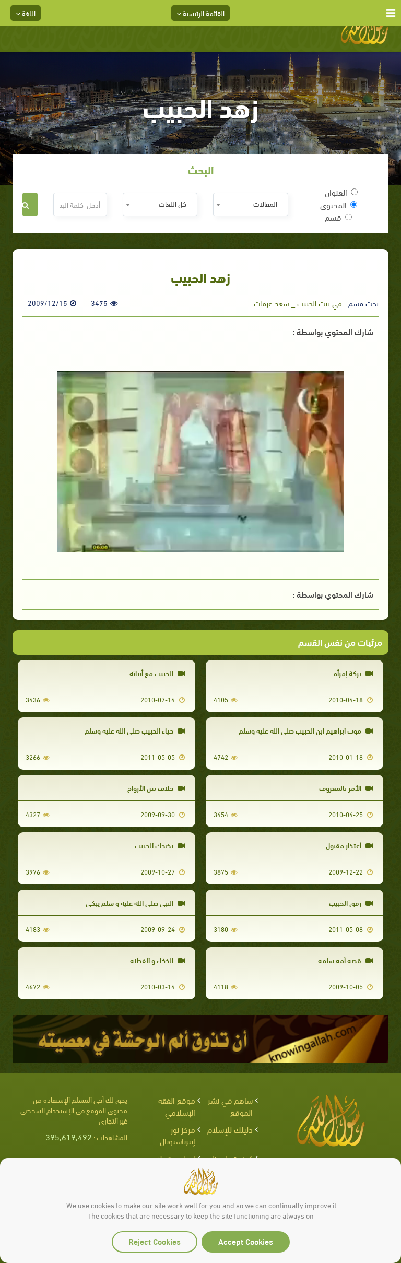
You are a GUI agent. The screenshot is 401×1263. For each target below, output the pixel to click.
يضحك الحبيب (155, 845)
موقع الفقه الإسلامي (176, 1106)
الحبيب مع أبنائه (152, 672)
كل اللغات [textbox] (172, 203)
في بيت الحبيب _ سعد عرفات (298, 303)
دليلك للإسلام (230, 1129)
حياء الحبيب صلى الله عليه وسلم (130, 730)
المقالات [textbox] (265, 203)
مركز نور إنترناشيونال (177, 1135)
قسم (333, 217)
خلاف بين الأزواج (151, 787)
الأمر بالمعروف (341, 787)
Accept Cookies (245, 1241)
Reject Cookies (154, 1241)
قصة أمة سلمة (340, 959)
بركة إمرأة (348, 672)
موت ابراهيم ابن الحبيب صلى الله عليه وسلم (301, 730)
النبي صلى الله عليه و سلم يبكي (130, 902)
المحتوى (333, 204)
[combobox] (250, 204)
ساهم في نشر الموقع (230, 1106)
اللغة (28, 12)
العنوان (336, 192)
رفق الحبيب (346, 902)
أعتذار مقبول (344, 845)
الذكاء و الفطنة (152, 959)
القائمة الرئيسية (203, 12)
